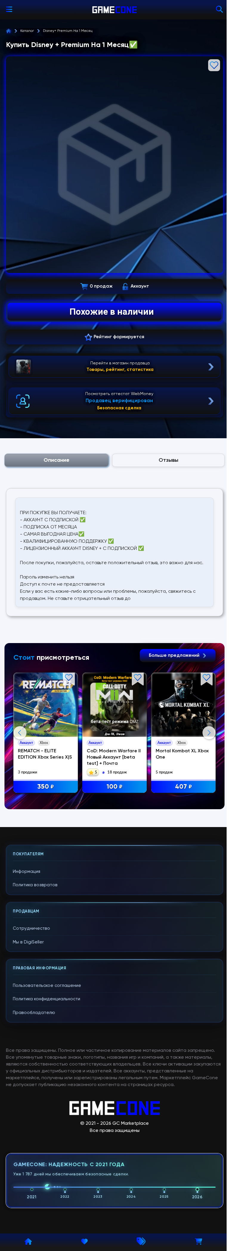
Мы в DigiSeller (28, 942)
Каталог (27, 31)
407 (183, 787)
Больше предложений (175, 655)
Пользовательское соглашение (47, 985)
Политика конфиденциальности (46, 999)
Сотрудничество (31, 928)
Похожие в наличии (111, 311)
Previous (20, 732)
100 (114, 787)
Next (209, 732)
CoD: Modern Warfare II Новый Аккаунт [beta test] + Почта (114, 757)
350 (45, 787)
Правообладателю (34, 1012)
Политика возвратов (35, 885)
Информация (26, 871)
